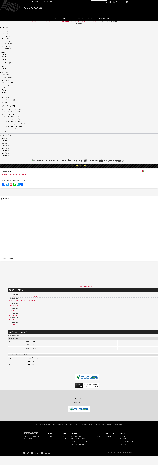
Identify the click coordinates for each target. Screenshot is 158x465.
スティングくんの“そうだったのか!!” (12, 111)
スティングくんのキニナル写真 (10, 121)
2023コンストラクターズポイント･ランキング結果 (23, 296)
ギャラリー (91, 18)
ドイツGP (4, 36)
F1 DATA (63, 433)
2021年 (4, 140)
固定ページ (97, 21)
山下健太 (4, 80)
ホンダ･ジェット (6, 77)
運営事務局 (123, 439)
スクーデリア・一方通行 (78, 439)
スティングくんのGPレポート (10, 109)
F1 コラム (81, 18)
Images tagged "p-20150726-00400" (14, 174)
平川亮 (4, 90)
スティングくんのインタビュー (10, 129)
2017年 (4, 68)
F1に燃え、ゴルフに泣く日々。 (80, 441)
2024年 (4, 57)
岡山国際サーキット (7, 82)
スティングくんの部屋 (8, 106)
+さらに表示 (2, 52)
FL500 (4, 92)
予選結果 (11, 310)
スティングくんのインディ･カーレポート (13, 124)
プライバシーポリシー (126, 441)
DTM (3, 87)
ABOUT (122, 433)
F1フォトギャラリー (8, 135)
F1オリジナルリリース (8, 63)
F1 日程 (62, 18)
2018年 (4, 66)
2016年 (4, 153)
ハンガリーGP (6, 43)
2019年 (4, 145)
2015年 (4, 155)
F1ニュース (5, 31)
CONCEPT (123, 436)
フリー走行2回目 (14, 320)
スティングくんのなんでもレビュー (11, 119)
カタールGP (5, 41)
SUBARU (4, 85)
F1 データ (72, 18)
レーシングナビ (6, 72)
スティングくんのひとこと (9, 116)
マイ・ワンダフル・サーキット (80, 436)
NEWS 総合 (5, 27)
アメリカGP (5, 39)
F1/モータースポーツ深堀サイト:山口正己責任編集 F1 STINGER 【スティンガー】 (60, 21)
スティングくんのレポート (9, 114)
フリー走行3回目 (14, 315)
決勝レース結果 (13, 305)
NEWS (50, 433)
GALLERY (98, 433)
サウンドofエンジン (7, 100)
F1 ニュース (52, 18)
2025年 (4, 54)
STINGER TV (110, 433)
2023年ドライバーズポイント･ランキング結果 (22, 301)
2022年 (4, 138)
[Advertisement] (101, 9)
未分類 (4, 131)
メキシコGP (5, 46)
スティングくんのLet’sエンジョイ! (11, 126)
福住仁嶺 (4, 97)
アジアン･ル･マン (7, 95)
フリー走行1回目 (14, 324)
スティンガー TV (104, 18)
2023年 (4, 59)
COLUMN (74, 433)
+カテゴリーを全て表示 (4, 33)
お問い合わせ (124, 444)
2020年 (4, 143)
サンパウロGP (6, 48)
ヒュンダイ (5, 102)
